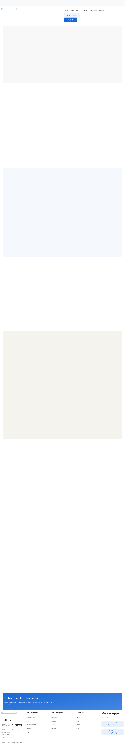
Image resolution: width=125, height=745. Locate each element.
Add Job (70, 20)
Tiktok (53, 725)
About (72, 10)
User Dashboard (31, 725)
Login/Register (30, 717)
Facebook (54, 717)
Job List (78, 10)
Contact (101, 10)
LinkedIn (53, 728)
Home (66, 10)
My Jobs (28, 732)
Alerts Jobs (29, 728)
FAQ (90, 10)
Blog (95, 10)
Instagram (54, 721)
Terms (85, 10)
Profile (28, 721)
